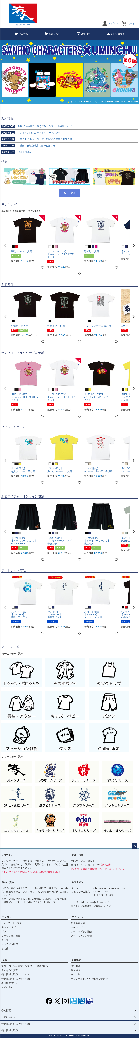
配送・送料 (77, 855)
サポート (7, 960)
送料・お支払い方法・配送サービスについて (25, 966)
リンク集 (75, 974)
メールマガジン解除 (81, 935)
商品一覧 (23, 33)
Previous (4, 74)
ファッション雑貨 (10, 935)
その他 (4, 948)
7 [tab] (74, 107)
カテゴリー (8, 917)
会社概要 (76, 960)
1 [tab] (60, 107)
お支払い (7, 855)
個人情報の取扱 (9, 1030)
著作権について (9, 983)
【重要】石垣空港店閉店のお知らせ (28, 145)
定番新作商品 (17, 152)
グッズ (4, 940)
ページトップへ (134, 846)
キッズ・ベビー (9, 927)
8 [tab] (77, 107)
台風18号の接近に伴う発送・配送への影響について (37, 126)
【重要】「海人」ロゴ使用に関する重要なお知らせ (37, 139)
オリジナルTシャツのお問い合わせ (89, 978)
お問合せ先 (77, 882)
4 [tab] (67, 107)
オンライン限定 (9, 944)
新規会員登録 (78, 923)
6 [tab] (72, 107)
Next (135, 74)
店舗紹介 (85, 33)
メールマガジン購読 (81, 931)
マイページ (77, 917)
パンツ (4, 931)
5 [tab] (70, 107)
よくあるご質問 (9, 970)
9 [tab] (79, 107)
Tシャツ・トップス (11, 923)
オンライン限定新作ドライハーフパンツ (31, 132)
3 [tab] (65, 107)
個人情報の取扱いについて (15, 974)
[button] (5, 245)
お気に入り (54, 33)
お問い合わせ (117, 33)
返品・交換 (8, 882)
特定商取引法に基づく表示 (15, 978)
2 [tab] (62, 107)
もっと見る (69, 193)
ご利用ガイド (32, 902)
